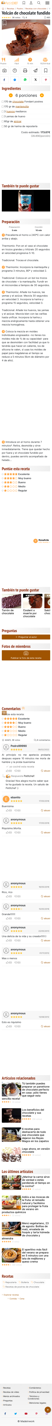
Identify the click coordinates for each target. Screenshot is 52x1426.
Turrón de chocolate (8, 612)
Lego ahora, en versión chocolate (36, 1150)
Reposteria (10, 1282)
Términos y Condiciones (33, 1397)
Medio (22, 486)
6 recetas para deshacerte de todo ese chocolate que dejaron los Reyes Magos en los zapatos (35, 1135)
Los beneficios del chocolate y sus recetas (33, 1112)
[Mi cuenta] (31, 3)
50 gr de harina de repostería (20, 126)
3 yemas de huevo (14, 116)
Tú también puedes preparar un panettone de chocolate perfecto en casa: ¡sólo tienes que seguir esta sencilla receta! (25, 1091)
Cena (22, 1298)
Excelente (24, 474)
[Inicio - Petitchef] (3, 8)
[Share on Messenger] (14, 80)
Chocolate (39, 1282)
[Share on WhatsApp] (25, 80)
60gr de (12, 121)
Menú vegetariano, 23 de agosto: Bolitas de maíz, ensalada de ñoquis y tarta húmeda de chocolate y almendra (25, 1231)
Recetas (7, 1388)
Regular (22, 490)
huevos (10, 111)
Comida (13, 1298)
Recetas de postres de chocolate (22, 1286)
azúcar (17, 121)
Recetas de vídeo (11, 1392)
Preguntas (7, 1400)
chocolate (18, 101)
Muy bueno (24, 478)
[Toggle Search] (39, 3)
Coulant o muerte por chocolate (30, 613)
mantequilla (22, 106)
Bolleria (25, 1282)
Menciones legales (37, 1403)
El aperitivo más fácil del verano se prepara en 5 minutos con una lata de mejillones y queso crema (35, 1255)
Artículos (7, 1405)
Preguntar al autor (27, 637)
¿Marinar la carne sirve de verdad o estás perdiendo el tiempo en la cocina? (36, 1181)
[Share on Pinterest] (46, 80)
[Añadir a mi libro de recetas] (45, 71)
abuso (46, 771)
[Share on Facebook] (4, 80)
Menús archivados (11, 1396)
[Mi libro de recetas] (23, 3)
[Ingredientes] (4, 713)
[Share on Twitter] (35, 80)
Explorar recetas (11, 1295)
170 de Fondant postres (23, 101)
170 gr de (16, 106)
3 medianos (15, 111)
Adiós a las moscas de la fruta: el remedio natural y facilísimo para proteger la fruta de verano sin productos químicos (25, 1204)
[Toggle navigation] (47, 3)
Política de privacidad (39, 1392)
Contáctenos (35, 1388)
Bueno (22, 482)
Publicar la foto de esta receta (26, 658)
